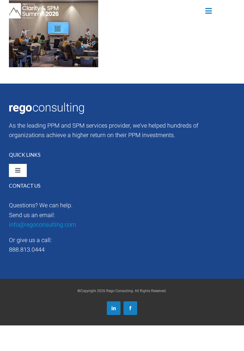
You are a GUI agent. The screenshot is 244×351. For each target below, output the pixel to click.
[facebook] (130, 308)
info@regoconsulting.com (42, 224)
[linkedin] (114, 308)
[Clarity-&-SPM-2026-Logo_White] (32, 6)
